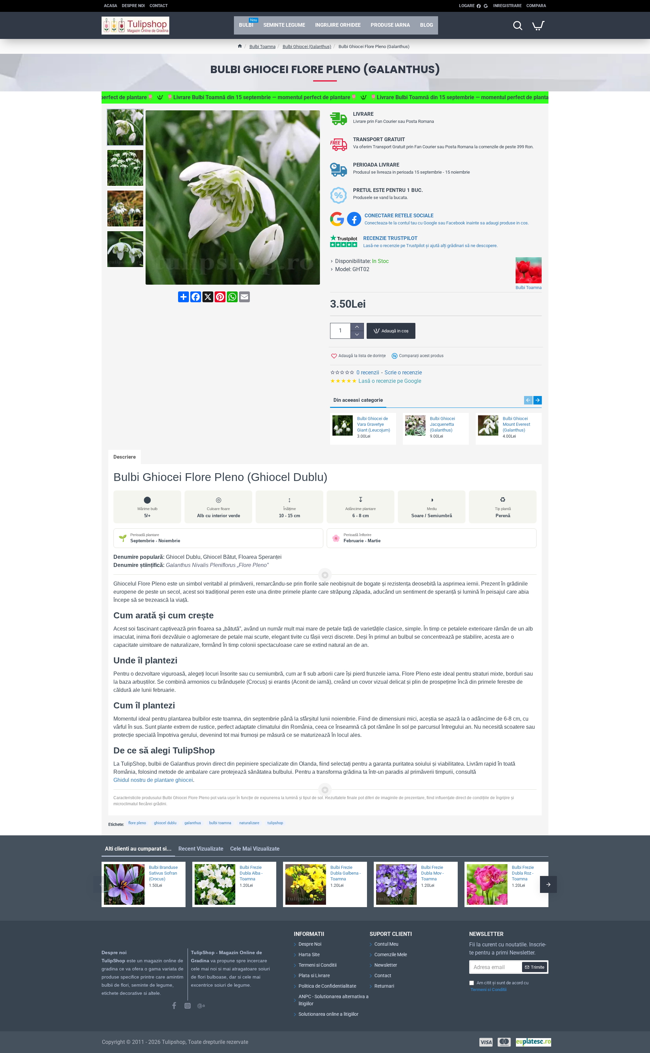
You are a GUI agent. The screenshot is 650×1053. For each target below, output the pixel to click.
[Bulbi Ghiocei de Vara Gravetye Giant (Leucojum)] (342, 425)
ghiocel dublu (165, 823)
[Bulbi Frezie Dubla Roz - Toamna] (487, 884)
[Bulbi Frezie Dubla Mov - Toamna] (396, 884)
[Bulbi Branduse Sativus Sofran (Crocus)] (124, 884)
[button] (127, 113)
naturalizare (249, 823)
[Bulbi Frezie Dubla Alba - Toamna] (215, 884)
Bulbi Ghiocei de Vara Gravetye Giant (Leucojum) (373, 424)
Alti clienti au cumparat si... (138, 849)
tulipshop (275, 823)
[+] (357, 327)
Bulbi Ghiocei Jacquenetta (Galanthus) (442, 424)
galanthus (193, 823)
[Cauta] (517, 25)
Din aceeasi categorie (358, 400)
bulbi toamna (220, 823)
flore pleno (137, 823)
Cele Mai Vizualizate (255, 849)
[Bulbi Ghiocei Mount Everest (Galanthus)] (488, 425)
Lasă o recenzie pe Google (376, 380)
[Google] (201, 1006)
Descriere (124, 457)
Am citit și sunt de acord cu (499, 986)
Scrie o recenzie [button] (403, 372)
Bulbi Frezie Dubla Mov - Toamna (432, 873)
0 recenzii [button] (367, 372)
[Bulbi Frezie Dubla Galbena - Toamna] (305, 884)
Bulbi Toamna (263, 46)
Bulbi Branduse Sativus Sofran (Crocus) (163, 873)
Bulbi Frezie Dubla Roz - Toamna (523, 873)
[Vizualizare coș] (538, 25)
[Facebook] (174, 1006)
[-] (357, 334)
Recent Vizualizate (200, 849)
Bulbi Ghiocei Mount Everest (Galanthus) (516, 424)
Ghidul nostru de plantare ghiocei (153, 780)
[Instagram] (187, 1006)
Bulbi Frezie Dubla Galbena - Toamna (345, 873)
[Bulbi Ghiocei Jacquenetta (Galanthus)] (415, 425)
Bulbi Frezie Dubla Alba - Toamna (251, 873)
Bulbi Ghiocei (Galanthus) (307, 46)
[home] (239, 45)
